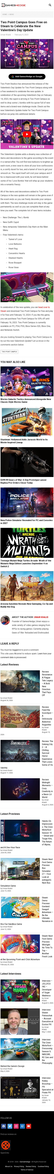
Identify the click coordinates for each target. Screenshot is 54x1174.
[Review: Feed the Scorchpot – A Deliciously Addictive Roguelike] (20, 717)
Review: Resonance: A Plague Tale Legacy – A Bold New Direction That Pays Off (47, 683)
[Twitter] (10, 1126)
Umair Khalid (6, 35)
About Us (8, 1166)
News (11, 14)
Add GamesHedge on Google (28, 76)
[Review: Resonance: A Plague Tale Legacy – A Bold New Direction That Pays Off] (20, 681)
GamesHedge (25, 1162)
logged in (16, 650)
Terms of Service (27, 1170)
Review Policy (31, 1166)
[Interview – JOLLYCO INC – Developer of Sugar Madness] (20, 990)
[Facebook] (4, 1126)
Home (4, 14)
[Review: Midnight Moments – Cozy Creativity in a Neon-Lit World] (20, 789)
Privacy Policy (19, 1166)
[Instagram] (16, 1126)
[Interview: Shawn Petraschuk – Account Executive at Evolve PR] (20, 1022)
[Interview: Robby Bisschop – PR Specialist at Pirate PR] (20, 1088)
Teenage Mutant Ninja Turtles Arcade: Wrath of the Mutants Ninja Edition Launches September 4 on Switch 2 (26, 563)
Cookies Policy (43, 1166)
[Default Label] (22, 1126)
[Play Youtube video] (27, 134)
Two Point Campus (9, 352)
